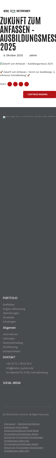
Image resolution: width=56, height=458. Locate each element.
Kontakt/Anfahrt (12, 351)
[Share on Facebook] (9, 84)
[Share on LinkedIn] (21, 84)
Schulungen (9, 321)
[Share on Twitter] (15, 84)
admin (33, 55)
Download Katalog (13, 342)
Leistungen (9, 338)
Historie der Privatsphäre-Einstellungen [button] (23, 437)
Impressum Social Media (16, 427)
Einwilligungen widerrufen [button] (16, 441)
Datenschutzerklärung (28, 424)
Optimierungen (11, 313)
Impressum (9, 424)
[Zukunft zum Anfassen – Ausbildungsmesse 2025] (28, 64)
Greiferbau (8, 304)
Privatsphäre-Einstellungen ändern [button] (21, 434)
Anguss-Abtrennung (14, 309)
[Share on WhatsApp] (26, 84)
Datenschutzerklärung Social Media (21, 430)
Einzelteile (8, 317)
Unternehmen (10, 334)
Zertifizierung (10, 347)
